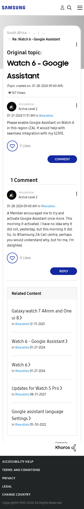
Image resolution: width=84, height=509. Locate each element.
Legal (7, 486)
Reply (63, 271)
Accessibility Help (17, 462)
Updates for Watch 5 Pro (35, 388)
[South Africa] (13, 7)
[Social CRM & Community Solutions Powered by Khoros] (66, 446)
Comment (62, 159)
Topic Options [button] (69, 44)
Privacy (8, 478)
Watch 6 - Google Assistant (38, 341)
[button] (69, 105)
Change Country (16, 494)
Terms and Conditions (21, 470)
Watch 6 (19, 364)
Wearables (46, 116)
